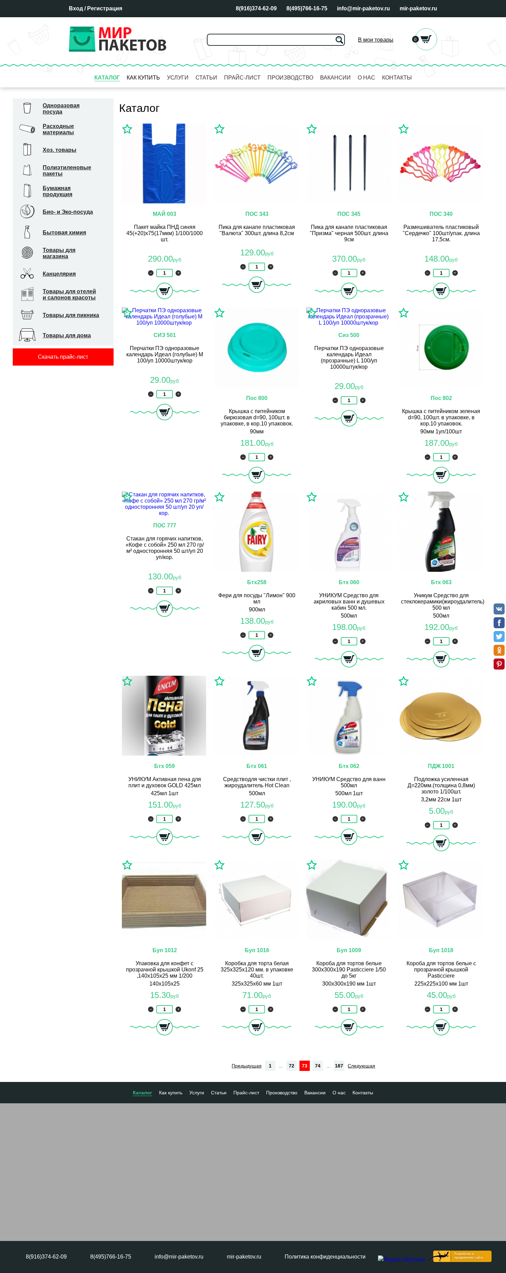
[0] (426, 48)
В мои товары (375, 40)
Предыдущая (247, 1066)
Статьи (206, 78)
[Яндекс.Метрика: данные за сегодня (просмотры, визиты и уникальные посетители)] (401, 1259)
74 (317, 1066)
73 (304, 1066)
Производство (290, 78)
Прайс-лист (242, 78)
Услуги (178, 78)
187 (339, 1066)
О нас (366, 78)
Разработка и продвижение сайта (468, 1255)
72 (291, 1066)
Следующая (361, 1066)
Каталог (107, 78)
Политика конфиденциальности (325, 1257)
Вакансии (335, 78)
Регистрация (104, 8)
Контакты (397, 78)
